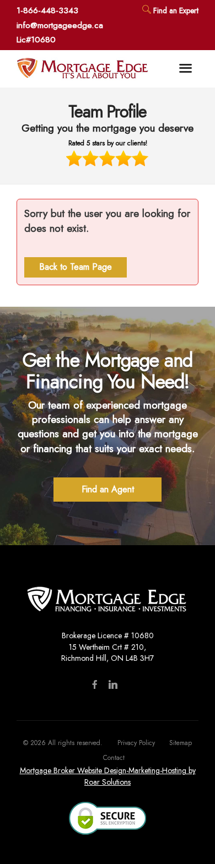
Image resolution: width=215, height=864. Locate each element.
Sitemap (180, 739)
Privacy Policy (136, 739)
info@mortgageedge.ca (60, 25)
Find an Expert (174, 10)
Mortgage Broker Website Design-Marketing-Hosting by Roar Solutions (108, 772)
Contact (114, 754)
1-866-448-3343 (47, 10)
